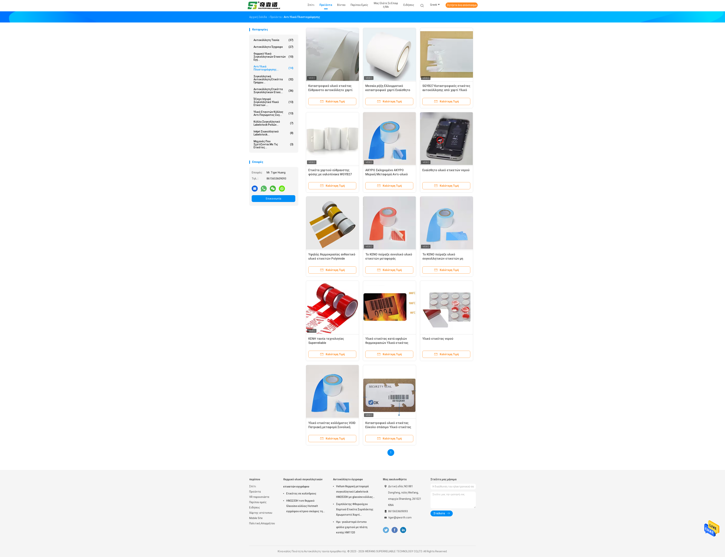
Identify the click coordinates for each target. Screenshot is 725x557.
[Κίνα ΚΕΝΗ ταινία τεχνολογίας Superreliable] (332, 307)
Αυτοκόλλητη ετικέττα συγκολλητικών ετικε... (273, 91)
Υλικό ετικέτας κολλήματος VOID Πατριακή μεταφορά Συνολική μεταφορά (332, 427)
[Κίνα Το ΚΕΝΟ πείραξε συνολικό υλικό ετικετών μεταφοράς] (389, 222)
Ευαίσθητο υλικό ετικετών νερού (446, 170)
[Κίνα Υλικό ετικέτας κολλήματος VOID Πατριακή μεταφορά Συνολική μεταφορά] (332, 391)
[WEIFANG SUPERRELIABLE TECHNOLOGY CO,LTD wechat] (273, 188)
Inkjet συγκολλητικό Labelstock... (273, 133)
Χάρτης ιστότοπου (260, 512)
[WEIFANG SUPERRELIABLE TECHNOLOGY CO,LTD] (264, 5)
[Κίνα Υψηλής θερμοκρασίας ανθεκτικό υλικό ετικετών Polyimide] (332, 222)
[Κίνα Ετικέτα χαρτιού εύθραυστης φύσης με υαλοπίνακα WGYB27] (332, 138)
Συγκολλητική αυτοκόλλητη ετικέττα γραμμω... (273, 79)
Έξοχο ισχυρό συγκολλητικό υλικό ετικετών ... (273, 102)
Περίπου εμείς (258, 502)
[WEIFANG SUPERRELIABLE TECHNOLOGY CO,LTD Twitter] (386, 530)
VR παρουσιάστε (259, 496)
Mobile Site (256, 518)
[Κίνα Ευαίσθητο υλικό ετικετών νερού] (446, 138)
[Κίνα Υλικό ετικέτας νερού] (446, 307)
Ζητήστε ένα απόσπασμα (462, 5)
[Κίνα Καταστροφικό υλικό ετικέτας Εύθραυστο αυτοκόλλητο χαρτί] (332, 54)
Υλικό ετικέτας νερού (437, 338)
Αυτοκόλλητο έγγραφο (273, 46)
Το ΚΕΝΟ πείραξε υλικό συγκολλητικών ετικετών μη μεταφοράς (442, 259)
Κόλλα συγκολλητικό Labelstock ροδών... (273, 123)
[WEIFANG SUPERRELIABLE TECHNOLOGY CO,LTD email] (255, 188)
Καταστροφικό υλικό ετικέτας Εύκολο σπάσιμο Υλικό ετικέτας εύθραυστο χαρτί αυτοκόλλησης (388, 427)
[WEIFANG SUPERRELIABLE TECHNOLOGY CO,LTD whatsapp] (264, 188)
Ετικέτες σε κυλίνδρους (301, 493)
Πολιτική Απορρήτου (262, 523)
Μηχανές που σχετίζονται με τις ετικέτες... (273, 144)
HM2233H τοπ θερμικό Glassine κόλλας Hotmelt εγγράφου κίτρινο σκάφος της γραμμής (305, 506)
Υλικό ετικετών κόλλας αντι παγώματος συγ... (273, 113)
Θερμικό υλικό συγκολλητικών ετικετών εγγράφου (302, 483)
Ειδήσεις (254, 507)
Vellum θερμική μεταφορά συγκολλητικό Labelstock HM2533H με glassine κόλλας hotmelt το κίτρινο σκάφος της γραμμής (355, 492)
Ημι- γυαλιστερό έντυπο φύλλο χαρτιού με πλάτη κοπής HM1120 (351, 527)
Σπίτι (252, 486)
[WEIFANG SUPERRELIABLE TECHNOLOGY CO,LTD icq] (282, 188)
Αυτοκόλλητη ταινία (273, 40)
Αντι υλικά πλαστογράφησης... (273, 68)
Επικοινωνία (273, 198)
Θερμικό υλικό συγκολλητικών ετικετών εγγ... (273, 56)
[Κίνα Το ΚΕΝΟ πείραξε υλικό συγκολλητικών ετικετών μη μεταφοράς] (446, 222)
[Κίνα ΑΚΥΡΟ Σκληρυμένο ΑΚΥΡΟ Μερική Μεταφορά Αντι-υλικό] (389, 138)
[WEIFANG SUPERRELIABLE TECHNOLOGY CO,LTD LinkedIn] (403, 530)
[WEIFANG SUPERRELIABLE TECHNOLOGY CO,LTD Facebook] (394, 530)
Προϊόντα (255, 491)
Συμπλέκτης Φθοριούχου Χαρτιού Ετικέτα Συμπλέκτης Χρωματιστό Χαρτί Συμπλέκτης (354, 510)
